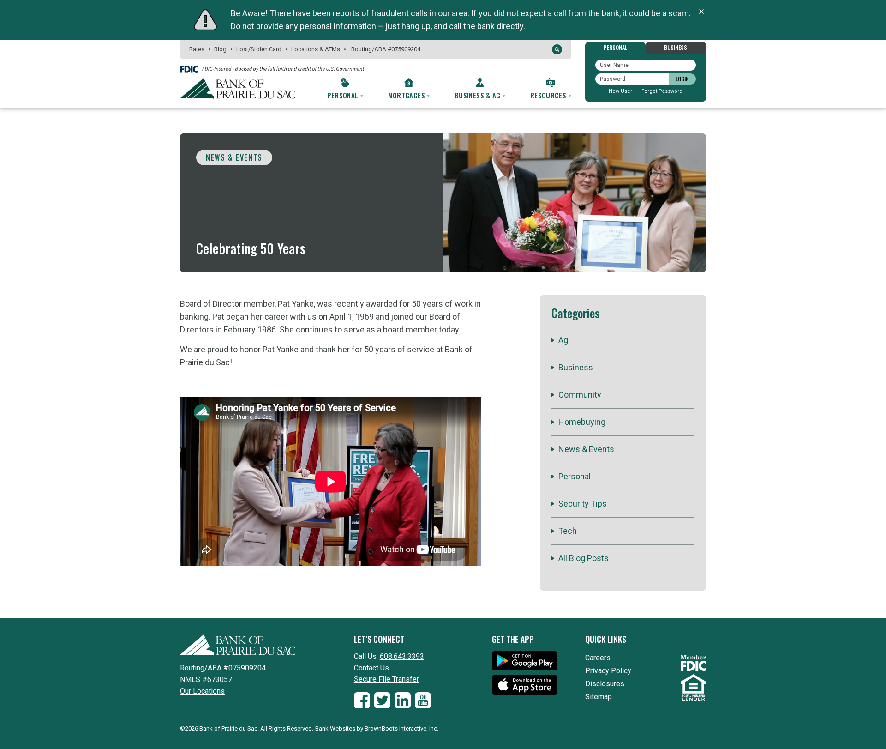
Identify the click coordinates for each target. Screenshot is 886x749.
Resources (549, 95)
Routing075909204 (385, 49)
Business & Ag (479, 95)
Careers (598, 657)
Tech (567, 531)
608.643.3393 (402, 656)
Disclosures (604, 683)
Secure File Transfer (386, 679)
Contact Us (371, 668)
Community (579, 394)
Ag (563, 340)
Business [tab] (675, 47)
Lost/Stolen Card (258, 49)
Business (575, 367)
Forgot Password (661, 91)
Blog (220, 49)
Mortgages (407, 95)
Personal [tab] (615, 47)
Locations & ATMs (315, 49)
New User (620, 91)
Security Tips (582, 503)
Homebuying (581, 422)
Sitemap (598, 696)
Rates (196, 49)
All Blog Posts (583, 558)
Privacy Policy (608, 670)
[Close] (701, 11)
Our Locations (202, 691)
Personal (343, 95)
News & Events (234, 157)
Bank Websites (335, 728)
